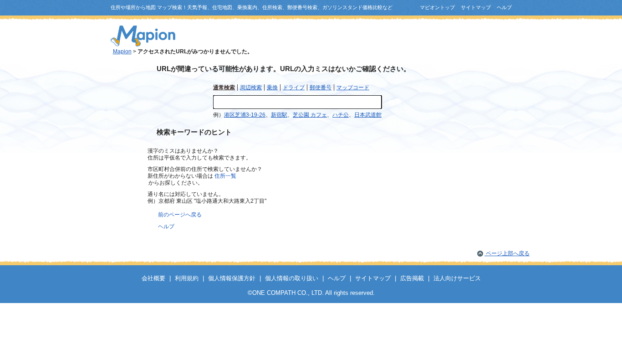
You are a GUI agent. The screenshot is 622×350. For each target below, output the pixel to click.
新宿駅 (279, 115)
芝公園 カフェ (310, 115)
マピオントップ (437, 7)
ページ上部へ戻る (507, 253)
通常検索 (224, 87)
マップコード (352, 87)
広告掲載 (412, 278)
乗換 (272, 87)
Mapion (122, 51)
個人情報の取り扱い (291, 278)
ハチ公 (340, 115)
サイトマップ (476, 7)
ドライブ (294, 87)
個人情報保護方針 (231, 278)
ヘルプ (504, 7)
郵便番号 (320, 87)
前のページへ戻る (180, 214)
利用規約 (187, 278)
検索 (395, 102)
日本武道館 (368, 115)
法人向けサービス (457, 278)
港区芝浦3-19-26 (244, 115)
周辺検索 (251, 87)
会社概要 (153, 278)
